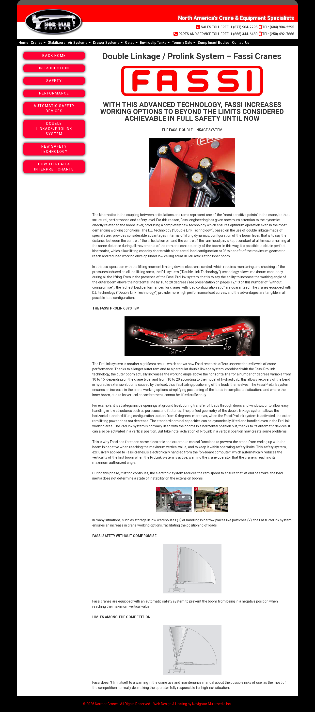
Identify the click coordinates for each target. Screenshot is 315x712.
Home (23, 43)
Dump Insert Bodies (214, 43)
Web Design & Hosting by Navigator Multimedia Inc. (192, 704)
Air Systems (78, 43)
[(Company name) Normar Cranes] (83, 22)
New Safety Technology (54, 149)
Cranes (37, 43)
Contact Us (240, 43)
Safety (54, 81)
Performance (54, 93)
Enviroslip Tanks (153, 43)
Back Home (54, 56)
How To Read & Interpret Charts (54, 166)
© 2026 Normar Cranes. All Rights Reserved (116, 704)
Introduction (54, 68)
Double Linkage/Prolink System (54, 129)
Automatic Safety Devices (54, 108)
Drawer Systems (106, 43)
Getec (130, 43)
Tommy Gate (182, 43)
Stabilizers (56, 43)
